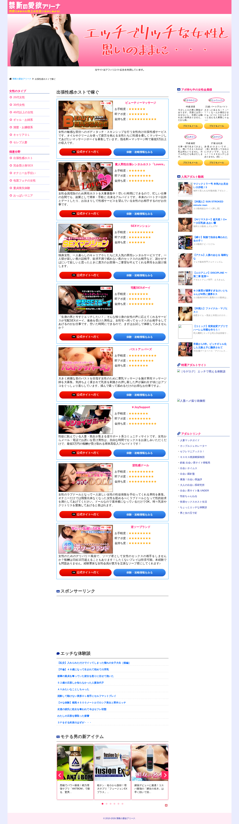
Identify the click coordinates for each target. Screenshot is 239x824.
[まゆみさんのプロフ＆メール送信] (190, 100)
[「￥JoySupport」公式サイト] (86, 419)
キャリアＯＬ (21, 134)
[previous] (60, 775)
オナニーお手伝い (24, 173)
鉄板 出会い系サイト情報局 (195, 462)
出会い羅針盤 (187, 473)
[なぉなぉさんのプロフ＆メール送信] (216, 100)
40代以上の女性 (23, 112)
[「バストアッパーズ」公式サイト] (86, 361)
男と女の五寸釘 (188, 512)
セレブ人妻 (20, 142)
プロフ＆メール (190, 126)
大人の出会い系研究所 (192, 485)
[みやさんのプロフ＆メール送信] (216, 137)
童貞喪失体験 (21, 188)
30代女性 (19, 104)
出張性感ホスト (23, 158)
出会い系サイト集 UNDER (194, 490)
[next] (164, 775)
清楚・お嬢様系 (23, 127)
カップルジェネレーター (193, 445)
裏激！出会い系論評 (191, 479)
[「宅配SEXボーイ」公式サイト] (86, 300)
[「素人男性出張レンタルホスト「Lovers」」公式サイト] (86, 176)
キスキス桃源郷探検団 (192, 457)
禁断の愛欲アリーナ (125, 818)
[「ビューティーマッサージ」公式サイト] (86, 115)
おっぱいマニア (23, 195)
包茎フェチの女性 (24, 180)
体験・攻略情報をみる (139, 151)
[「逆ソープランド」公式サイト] (86, 539)
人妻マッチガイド (190, 440)
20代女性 (19, 97)
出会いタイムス (188, 468)
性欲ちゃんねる (188, 496)
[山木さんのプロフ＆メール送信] (190, 137)
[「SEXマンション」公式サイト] (86, 238)
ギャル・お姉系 (23, 119)
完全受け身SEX (23, 165)
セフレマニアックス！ (192, 451)
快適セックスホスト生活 (193, 501)
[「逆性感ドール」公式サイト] (86, 477)
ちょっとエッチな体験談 (193, 507)
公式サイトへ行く (88, 151)
